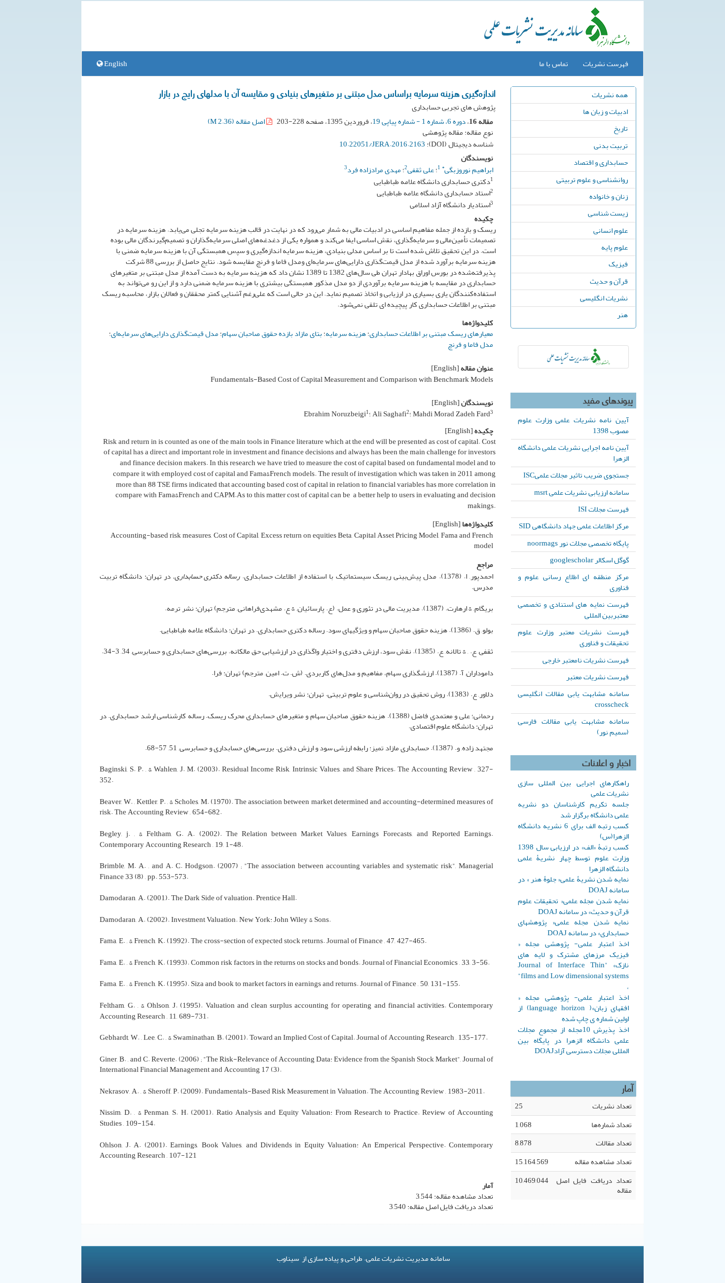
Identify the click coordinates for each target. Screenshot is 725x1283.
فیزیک (618, 264)
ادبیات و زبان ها (605, 111)
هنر (622, 315)
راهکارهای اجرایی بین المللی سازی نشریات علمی (573, 788)
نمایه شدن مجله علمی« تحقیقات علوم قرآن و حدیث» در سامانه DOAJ (573, 906)
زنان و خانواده (608, 196)
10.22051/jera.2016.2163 (382, 144)
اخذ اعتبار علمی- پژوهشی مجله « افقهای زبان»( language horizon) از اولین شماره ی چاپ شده (573, 1008)
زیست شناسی (608, 213)
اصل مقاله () (237, 121)
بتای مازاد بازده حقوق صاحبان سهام (272, 333)
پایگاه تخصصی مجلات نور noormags (578, 543)
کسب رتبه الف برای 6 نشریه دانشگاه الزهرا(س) (573, 831)
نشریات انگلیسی (604, 298)
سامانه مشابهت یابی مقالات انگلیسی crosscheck (573, 699)
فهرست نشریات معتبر (597, 677)
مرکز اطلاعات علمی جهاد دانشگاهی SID (574, 526)
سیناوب (288, 1258)
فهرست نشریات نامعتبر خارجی (586, 660)
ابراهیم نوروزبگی (467, 170)
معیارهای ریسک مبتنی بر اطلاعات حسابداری (431, 333)
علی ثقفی (420, 170)
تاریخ (621, 128)
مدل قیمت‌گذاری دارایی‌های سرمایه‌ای (164, 333)
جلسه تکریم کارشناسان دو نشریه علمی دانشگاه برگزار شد (573, 809)
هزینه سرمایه (346, 333)
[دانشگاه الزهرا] (573, 357)
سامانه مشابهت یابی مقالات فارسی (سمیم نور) (573, 726)
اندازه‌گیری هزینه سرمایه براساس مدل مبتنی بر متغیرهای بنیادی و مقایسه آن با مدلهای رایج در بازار (327, 92)
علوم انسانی (610, 230)
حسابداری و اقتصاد (601, 162)
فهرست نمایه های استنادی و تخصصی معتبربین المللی (573, 609)
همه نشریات (610, 95)
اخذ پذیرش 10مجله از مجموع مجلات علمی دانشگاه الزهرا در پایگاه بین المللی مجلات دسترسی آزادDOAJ (573, 1040)
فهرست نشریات (605, 64)
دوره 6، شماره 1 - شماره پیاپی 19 (419, 121)
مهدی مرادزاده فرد (374, 170)
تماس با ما (553, 64)
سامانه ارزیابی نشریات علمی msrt (581, 492)
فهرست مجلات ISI (603, 509)
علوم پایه (614, 247)
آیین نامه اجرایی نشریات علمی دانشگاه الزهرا (573, 452)
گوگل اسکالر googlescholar (589, 560)
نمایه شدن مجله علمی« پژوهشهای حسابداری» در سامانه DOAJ (573, 927)
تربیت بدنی (611, 145)
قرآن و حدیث (609, 281)
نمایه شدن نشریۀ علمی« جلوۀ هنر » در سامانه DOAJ (573, 884)
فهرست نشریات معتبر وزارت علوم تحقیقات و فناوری (573, 637)
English (115, 64)
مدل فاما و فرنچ (470, 344)
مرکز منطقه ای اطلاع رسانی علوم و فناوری (573, 582)
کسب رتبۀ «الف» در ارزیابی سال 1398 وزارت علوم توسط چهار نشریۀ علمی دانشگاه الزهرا (573, 858)
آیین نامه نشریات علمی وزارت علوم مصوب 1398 (573, 425)
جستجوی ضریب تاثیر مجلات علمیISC (576, 475)
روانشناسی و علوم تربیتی (592, 179)
